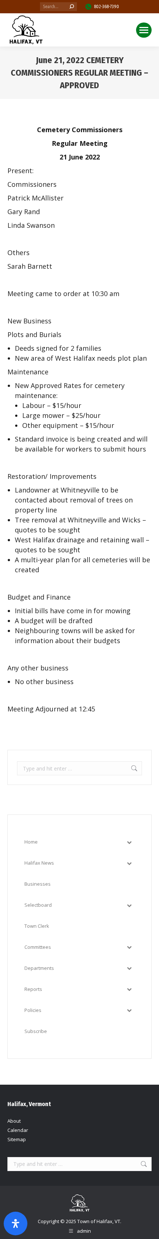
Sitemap (16, 1139)
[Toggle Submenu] (129, 841)
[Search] (72, 6)
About (14, 1121)
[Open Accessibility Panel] (15, 1223)
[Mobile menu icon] (144, 30)
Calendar (17, 1130)
